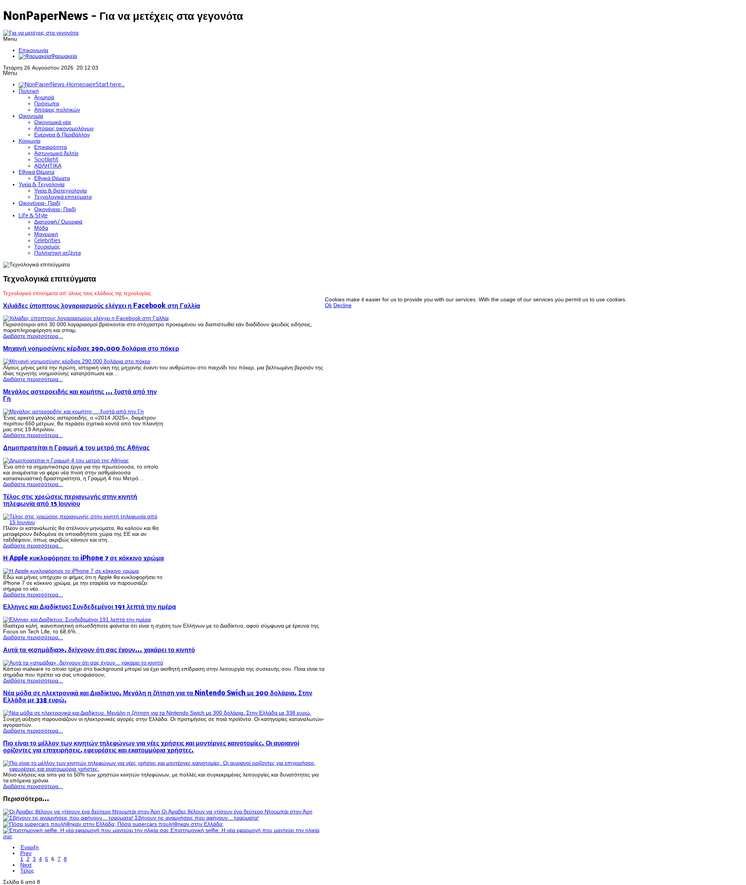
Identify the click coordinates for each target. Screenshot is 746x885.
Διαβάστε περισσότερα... (33, 336)
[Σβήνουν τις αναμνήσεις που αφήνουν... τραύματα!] (69, 818)
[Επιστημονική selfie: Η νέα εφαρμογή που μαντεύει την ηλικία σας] (87, 830)
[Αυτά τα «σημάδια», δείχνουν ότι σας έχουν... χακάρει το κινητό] (83, 663)
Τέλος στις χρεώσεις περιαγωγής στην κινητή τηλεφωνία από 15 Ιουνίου (70, 500)
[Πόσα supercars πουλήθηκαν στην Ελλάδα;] (60, 824)
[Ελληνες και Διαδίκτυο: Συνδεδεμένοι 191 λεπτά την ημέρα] (77, 620)
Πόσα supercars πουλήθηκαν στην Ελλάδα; (170, 824)
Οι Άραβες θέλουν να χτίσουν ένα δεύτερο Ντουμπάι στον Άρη (237, 812)
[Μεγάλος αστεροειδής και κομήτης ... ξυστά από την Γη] (73, 412)
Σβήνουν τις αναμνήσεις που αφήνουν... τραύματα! (197, 818)
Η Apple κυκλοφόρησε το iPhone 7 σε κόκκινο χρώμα (83, 558)
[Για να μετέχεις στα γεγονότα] (40, 33)
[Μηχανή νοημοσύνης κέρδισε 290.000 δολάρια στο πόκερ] (76, 361)
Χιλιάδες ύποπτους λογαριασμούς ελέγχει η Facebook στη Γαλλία (101, 306)
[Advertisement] (466, 279)
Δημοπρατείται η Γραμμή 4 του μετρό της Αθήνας (76, 448)
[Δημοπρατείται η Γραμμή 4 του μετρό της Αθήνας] (66, 460)
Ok (328, 305)
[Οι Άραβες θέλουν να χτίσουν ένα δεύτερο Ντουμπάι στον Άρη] (82, 812)
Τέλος (27, 871)
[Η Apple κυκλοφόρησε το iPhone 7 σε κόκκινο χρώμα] (71, 571)
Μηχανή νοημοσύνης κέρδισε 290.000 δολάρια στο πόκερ (91, 349)
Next (25, 865)
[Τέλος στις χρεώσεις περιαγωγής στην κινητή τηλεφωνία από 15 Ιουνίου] (83, 522)
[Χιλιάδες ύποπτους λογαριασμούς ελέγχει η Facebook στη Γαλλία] (86, 318)
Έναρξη (29, 847)
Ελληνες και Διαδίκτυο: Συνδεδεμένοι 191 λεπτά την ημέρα (89, 607)
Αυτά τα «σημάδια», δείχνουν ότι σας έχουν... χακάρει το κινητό (99, 650)
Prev (25, 853)
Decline (342, 305)
